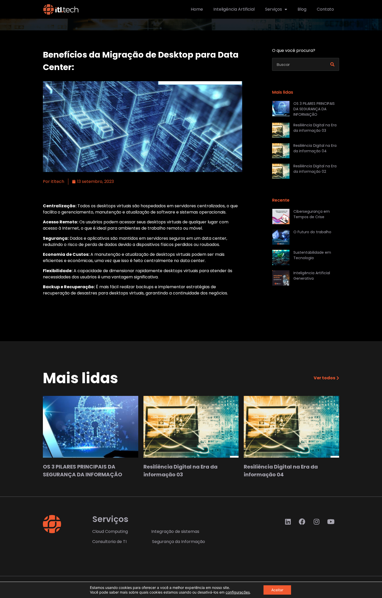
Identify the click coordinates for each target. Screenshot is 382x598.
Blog (302, 9)
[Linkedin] (287, 521)
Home (197, 9)
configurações (238, 592)
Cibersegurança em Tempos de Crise (311, 214)
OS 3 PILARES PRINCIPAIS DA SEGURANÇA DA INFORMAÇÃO (314, 109)
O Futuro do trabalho (312, 232)
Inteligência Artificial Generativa (311, 275)
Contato (325, 9)
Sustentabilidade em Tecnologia (312, 255)
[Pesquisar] (332, 64)
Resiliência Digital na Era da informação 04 (315, 148)
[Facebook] (302, 521)
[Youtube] (330, 521)
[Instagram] (316, 521)
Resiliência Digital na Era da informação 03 (315, 127)
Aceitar (277, 590)
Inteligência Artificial (234, 9)
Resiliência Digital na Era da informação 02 (315, 168)
